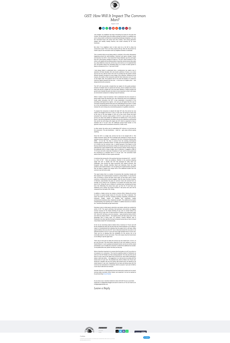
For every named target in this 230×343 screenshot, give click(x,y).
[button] (100, 28)
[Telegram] (120, 331)
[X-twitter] (117, 331)
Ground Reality (107, 274)
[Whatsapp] (126, 331)
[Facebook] (123, 331)
